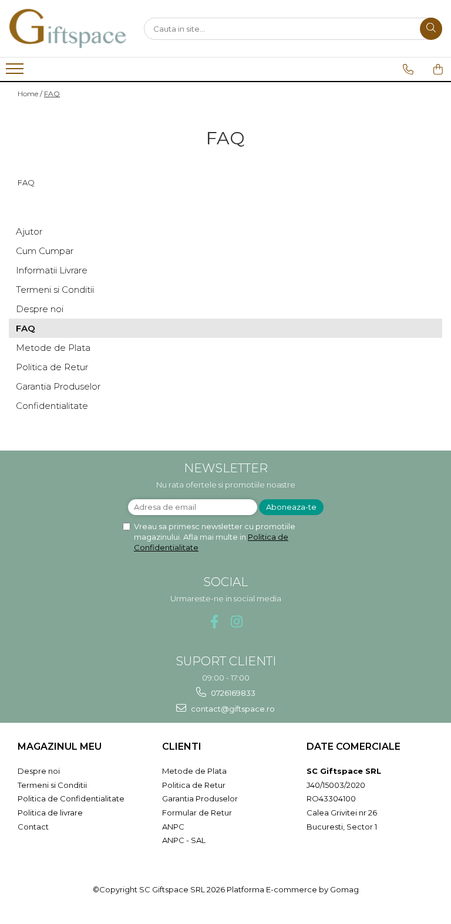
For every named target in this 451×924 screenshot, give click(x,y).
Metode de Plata (53, 347)
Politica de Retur (52, 367)
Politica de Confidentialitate (71, 798)
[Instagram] (237, 621)
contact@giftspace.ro (232, 708)
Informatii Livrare (51, 270)
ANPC (173, 826)
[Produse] (16, 72)
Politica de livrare (50, 812)
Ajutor (29, 231)
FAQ (52, 93)
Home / (30, 93)
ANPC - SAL (184, 840)
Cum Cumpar (44, 250)
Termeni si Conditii (55, 289)
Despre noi (39, 308)
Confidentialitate (52, 405)
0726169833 (232, 693)
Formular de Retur (197, 812)
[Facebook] (214, 621)
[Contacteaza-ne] (408, 69)
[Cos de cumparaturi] (438, 69)
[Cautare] (431, 29)
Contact (33, 826)
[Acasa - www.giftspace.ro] (67, 28)
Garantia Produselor (58, 386)
